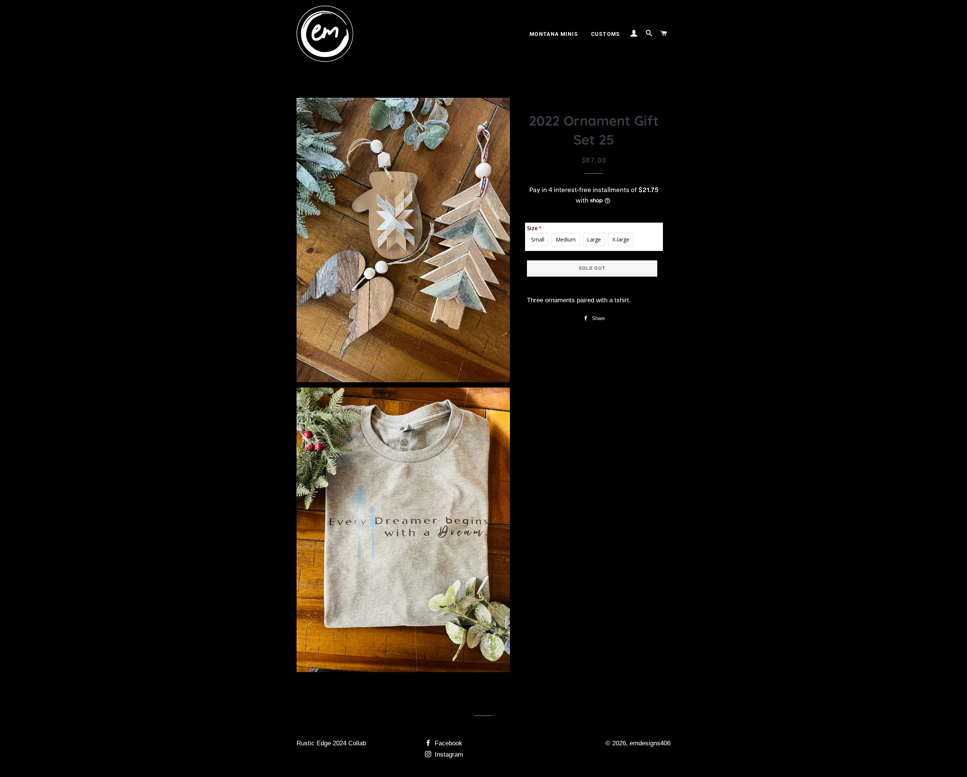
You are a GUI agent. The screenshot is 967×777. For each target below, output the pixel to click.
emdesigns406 (650, 743)
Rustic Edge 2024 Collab (331, 743)
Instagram (448, 754)
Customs (605, 34)
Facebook (447, 743)
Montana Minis (554, 34)
